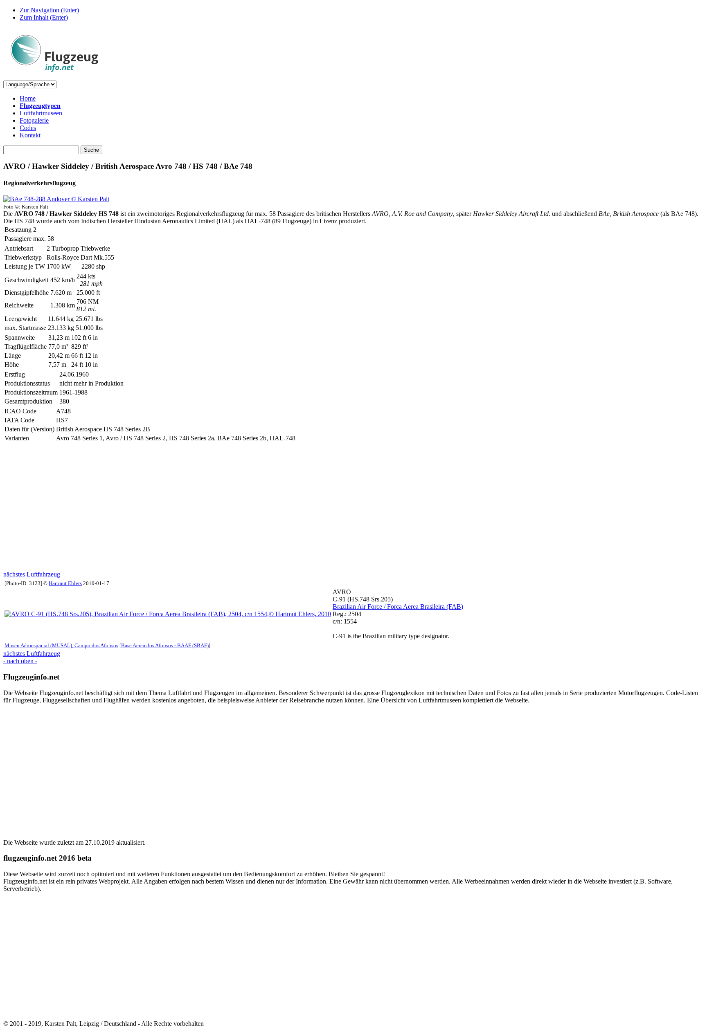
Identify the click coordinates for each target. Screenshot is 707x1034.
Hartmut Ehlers (65, 583)
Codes (28, 127)
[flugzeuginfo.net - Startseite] (54, 76)
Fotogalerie (34, 120)
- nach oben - (20, 660)
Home (28, 98)
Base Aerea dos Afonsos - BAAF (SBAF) (165, 645)
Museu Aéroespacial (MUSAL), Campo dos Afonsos (61, 645)
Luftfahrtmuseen (41, 113)
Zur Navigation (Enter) (49, 10)
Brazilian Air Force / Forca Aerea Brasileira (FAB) (398, 606)
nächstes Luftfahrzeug (31, 574)
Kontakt (30, 135)
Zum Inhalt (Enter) (44, 17)
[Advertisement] (248, 507)
